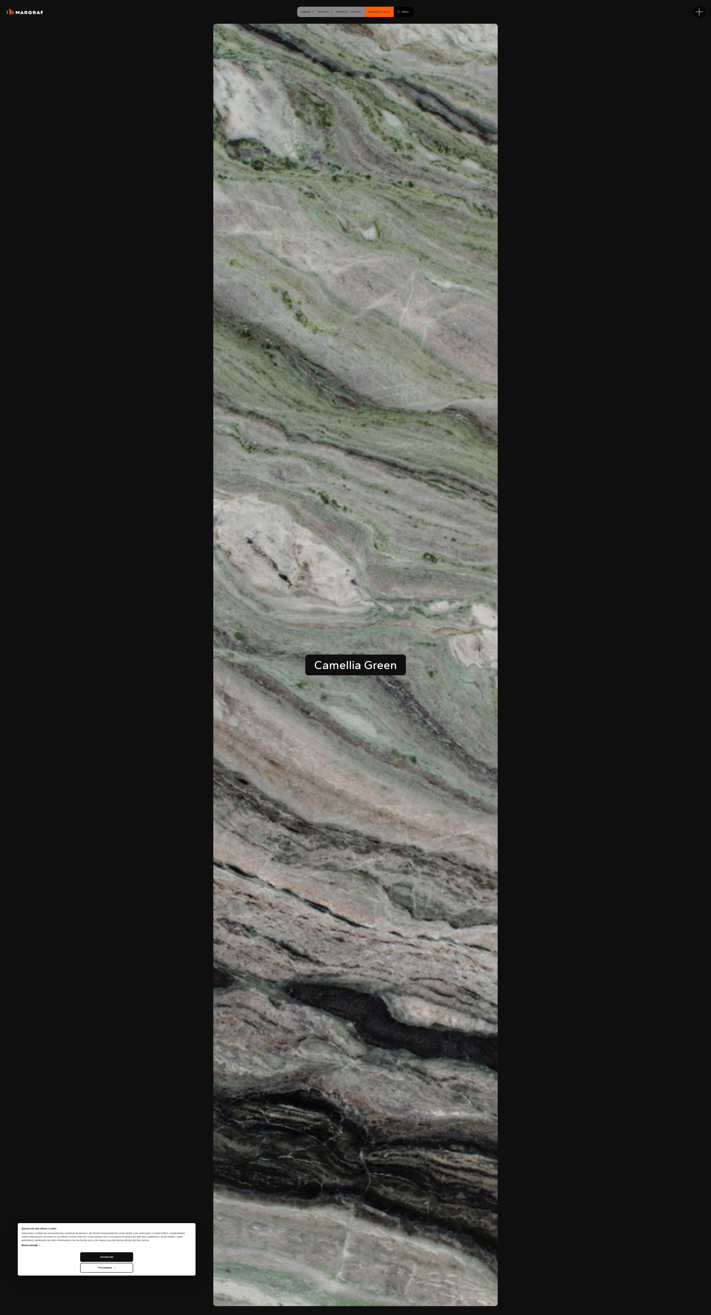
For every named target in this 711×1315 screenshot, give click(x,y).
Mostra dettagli (30, 1245)
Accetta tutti (106, 1257)
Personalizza (105, 1267)
